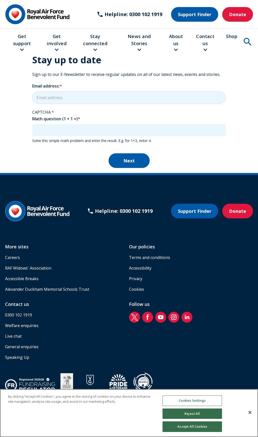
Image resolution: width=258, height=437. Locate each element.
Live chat (13, 336)
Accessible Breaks (22, 278)
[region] (129, 413)
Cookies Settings (192, 400)
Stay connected (95, 39)
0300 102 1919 (18, 315)
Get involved (57, 39)
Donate (237, 14)
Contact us (205, 39)
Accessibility (140, 268)
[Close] (249, 412)
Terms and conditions (149, 257)
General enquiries (22, 346)
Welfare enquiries (22, 325)
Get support (22, 39)
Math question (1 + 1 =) (55, 119)
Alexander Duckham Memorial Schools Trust (47, 289)
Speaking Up (17, 357)
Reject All (192, 413)
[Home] (37, 14)
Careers (12, 257)
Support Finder (194, 14)
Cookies (136, 289)
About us (176, 39)
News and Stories (139, 39)
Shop (231, 36)
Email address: (46, 86)
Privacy (135, 278)
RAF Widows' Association (28, 268)
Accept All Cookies (192, 426)
